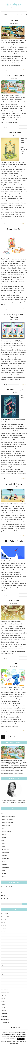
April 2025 (3, 932)
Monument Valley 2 (14, 389)
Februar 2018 (4, 980)
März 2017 (3, 1010)
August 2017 (4, 995)
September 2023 (5, 962)
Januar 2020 (4, 971)
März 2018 (3, 977)
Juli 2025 (3, 923)
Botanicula (14, 600)
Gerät (2, 828)
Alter (2, 813)
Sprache (4, 876)
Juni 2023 (3, 968)
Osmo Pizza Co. (14, 229)
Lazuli (14, 663)
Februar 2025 (4, 938)
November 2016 (5, 1022)
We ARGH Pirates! (14, 484)
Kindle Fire (4, 837)
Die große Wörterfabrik (6, 886)
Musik (3, 861)
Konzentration (5, 858)
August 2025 (4, 920)
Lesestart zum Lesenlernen (7, 889)
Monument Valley (14, 132)
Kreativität (4, 855)
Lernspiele (4, 864)
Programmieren (5, 852)
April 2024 (3, 947)
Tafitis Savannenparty (14, 75)
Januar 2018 (4, 983)
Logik (3, 846)
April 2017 (3, 1007)
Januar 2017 (4, 1016)
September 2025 (5, 916)
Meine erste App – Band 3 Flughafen (14, 315)
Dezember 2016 (5, 1019)
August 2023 (4, 965)
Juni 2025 (3, 926)
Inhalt (2, 840)
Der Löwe (14, 20)
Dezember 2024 (5, 941)
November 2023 (5, 959)
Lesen (3, 870)
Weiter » (16, 736)
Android (4, 834)
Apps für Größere (6, 825)
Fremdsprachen (5, 867)
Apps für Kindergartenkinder (8, 816)
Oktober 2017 (4, 989)
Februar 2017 (4, 1013)
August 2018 (4, 974)
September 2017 (5, 992)
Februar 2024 (4, 953)
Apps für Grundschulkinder (8, 822)
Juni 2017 (3, 1001)
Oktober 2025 (4, 913)
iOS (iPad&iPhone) (6, 831)
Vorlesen (4, 873)
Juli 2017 (3, 998)
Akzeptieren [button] (21, 1038)
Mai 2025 (3, 929)
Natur (3, 843)
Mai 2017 (3, 1004)
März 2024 (3, 950)
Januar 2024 (4, 956)
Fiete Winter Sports (14, 541)
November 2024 (5, 944)
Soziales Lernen (5, 849)
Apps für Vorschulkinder (7, 819)
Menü (5, 14)
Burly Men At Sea (5, 898)
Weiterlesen (23, 69)
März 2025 (3, 935)
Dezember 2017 (5, 986)
